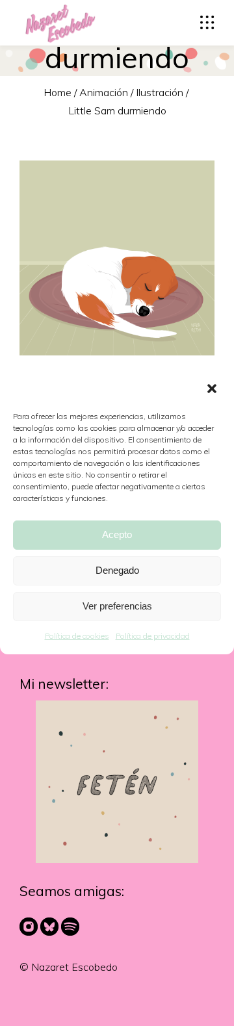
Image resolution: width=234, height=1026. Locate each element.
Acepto (117, 534)
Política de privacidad (153, 636)
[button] (213, 390)
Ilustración (159, 91)
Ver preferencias (117, 605)
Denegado (117, 570)
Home (58, 91)
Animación (103, 91)
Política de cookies (77, 636)
